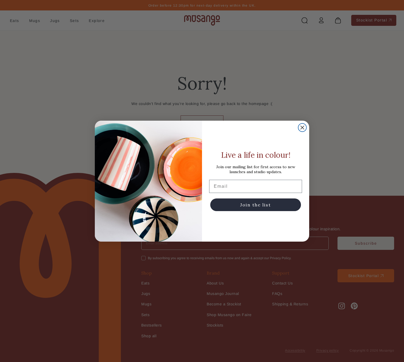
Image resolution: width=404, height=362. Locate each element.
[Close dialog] (302, 127)
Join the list (255, 205)
